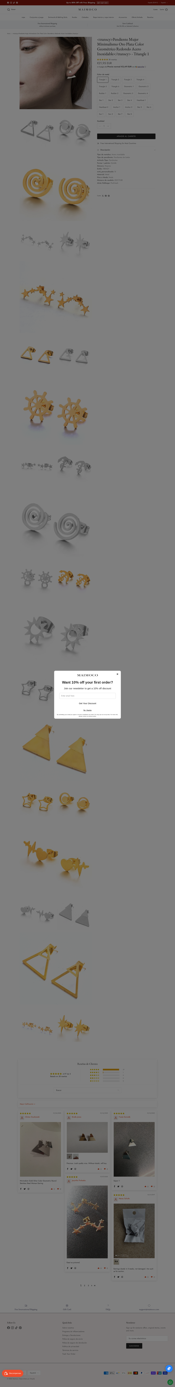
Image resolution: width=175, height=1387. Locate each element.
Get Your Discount (87, 703)
